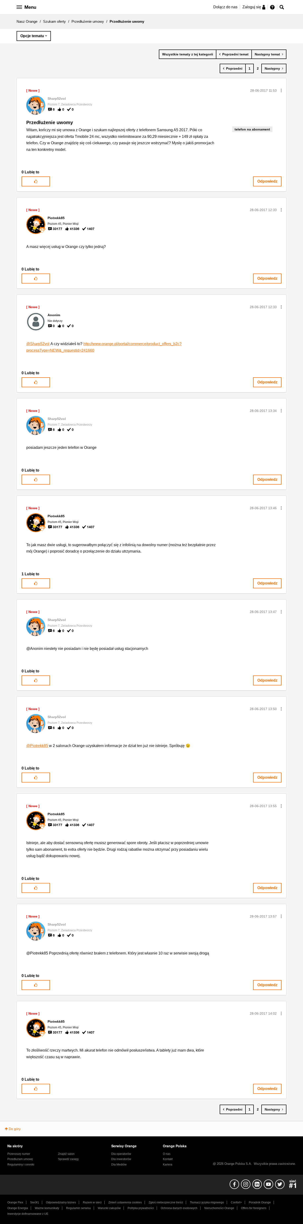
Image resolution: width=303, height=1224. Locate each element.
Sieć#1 (34, 1202)
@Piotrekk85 (37, 746)
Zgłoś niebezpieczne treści (166, 1202)
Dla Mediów (119, 1164)
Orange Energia (17, 1208)
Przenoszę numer (18, 1154)
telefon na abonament (252, 129)
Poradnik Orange (260, 1202)
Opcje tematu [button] (32, 36)
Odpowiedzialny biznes (61, 1202)
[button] (281, 90)
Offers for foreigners (253, 1208)
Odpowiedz (267, 181)
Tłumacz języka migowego (207, 1202)
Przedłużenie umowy (87, 21)
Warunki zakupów (109, 1208)
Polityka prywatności (141, 1208)
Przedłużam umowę (20, 1159)
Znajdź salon (66, 1154)
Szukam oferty (54, 21)
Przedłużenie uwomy (49, 122)
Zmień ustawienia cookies (125, 1202)
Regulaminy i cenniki (20, 1164)
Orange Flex (15, 1202)
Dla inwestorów (121, 1159)
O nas (166, 1154)
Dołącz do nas (225, 7)
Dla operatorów (121, 1154)
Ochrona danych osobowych (179, 1208)
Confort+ (236, 1202)
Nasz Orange (27, 21)
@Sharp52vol (37, 344)
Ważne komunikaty (47, 1208)
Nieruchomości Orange (219, 1208)
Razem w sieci (92, 1202)
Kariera (167, 1164)
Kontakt (168, 1159)
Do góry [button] (15, 1129)
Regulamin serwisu (78, 1208)
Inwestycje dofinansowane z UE (27, 1213)
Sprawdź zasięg (68, 1159)
